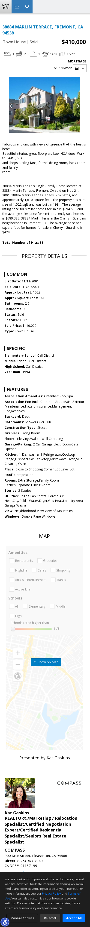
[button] (5, 922)
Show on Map (47, 662)
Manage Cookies (22, 918)
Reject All (50, 918)
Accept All (74, 918)
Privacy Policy (51, 893)
